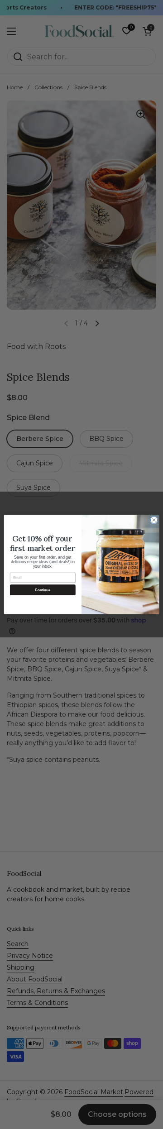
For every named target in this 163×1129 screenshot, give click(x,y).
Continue (42, 590)
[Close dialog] (153, 520)
